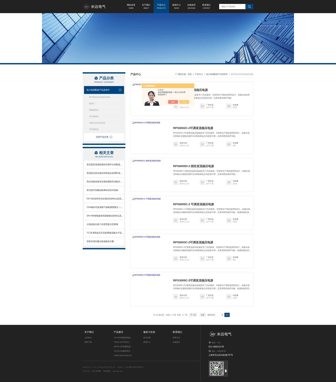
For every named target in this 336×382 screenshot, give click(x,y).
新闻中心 (176, 6)
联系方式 (176, 338)
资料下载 (88, 342)
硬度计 (92, 103)
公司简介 (88, 338)
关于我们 (146, 6)
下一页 (193, 315)
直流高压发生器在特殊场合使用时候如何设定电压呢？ (105, 173)
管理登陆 (107, 371)
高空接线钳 (93, 116)
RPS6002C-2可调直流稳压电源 (193, 128)
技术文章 (147, 338)
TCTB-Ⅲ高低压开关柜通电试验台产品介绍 (105, 233)
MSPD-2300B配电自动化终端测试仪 (124, 346)
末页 (202, 315)
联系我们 (206, 6)
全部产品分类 (102, 137)
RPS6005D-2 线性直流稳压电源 (193, 166)
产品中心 (161, 6)
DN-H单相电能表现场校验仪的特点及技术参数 (105, 216)
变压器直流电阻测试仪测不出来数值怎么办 (105, 164)
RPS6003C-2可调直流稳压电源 (193, 242)
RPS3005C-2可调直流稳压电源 (193, 280)
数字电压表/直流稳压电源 (99, 97)
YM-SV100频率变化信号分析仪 (124, 351)
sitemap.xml (118, 371)
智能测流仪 (93, 110)
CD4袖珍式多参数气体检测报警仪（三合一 (105, 207)
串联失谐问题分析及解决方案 (100, 241)
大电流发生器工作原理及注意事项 (102, 224)
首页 (190, 74)
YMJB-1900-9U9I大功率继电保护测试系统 (124, 355)
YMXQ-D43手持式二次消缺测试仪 (124, 342)
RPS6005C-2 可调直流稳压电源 (193, 204)
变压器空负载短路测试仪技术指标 (102, 190)
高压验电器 (93, 129)
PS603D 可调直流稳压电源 (190, 90)
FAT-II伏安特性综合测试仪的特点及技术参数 (105, 199)
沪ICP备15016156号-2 (134, 367)
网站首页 (131, 6)
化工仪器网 (96, 371)
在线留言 (191, 6)
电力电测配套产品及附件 (98, 90)
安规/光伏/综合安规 (97, 123)
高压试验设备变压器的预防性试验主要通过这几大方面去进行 (105, 181)
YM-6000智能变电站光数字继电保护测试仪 (124, 338)
